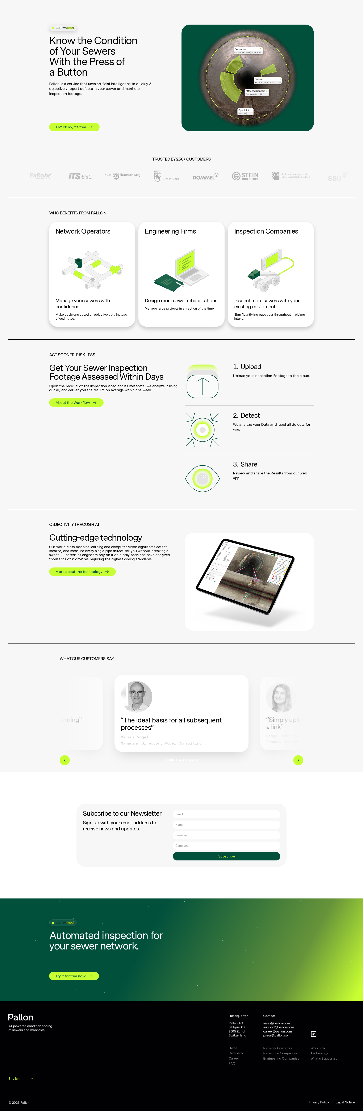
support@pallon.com (278, 1027)
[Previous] (65, 760)
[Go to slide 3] (176, 760)
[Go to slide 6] (186, 760)
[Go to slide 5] (183, 760)
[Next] (298, 760)
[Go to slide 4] (180, 760)
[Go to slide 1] (166, 760)
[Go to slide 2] (171, 760)
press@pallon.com (277, 1035)
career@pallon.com (277, 1031)
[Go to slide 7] (190, 760)
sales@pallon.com (276, 1023)
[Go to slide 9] (196, 760)
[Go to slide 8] (193, 760)
